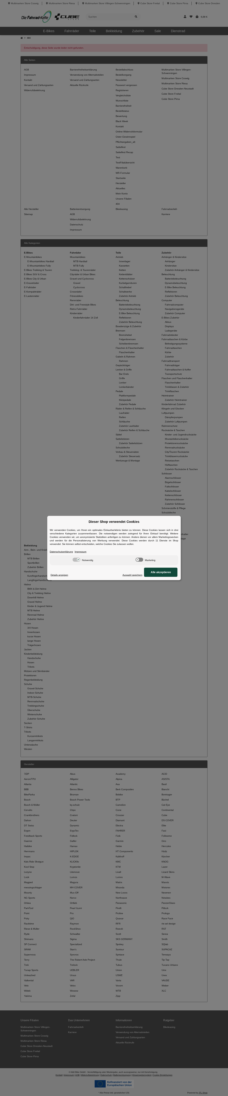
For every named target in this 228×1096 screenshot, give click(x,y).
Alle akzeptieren (161, 572)
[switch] (76, 560)
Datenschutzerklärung (61, 551)
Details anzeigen (59, 575)
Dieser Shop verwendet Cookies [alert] (114, 522)
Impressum (80, 551)
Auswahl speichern (132, 575)
